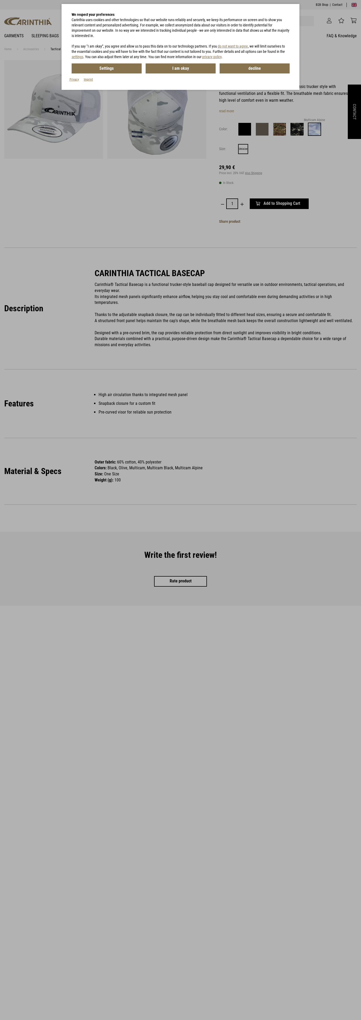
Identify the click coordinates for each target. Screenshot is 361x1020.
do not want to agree (233, 46)
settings (77, 57)
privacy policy (211, 57)
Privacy (74, 79)
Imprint (88, 79)
